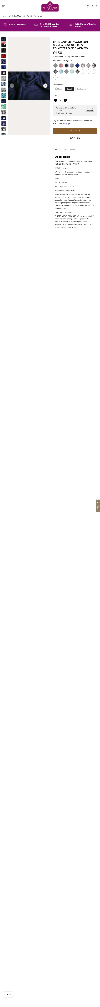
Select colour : (64, 61)
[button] (3, 6)
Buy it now (75, 138)
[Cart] (96, 6)
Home (4, 16)
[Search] (88, 6)
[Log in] (93, 6)
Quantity (56, 95)
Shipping (67, 56)
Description (70, 149)
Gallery (58, 149)
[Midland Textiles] (50, 6)
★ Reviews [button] (98, 505)
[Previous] (12, 85)
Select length (58, 84)
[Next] (45, 85)
